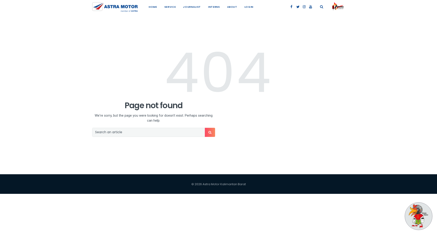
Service (170, 7)
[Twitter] (297, 6)
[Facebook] (291, 6)
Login (248, 7)
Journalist (192, 7)
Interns (214, 7)
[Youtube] (310, 6)
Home (153, 7)
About (232, 7)
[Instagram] (304, 6)
